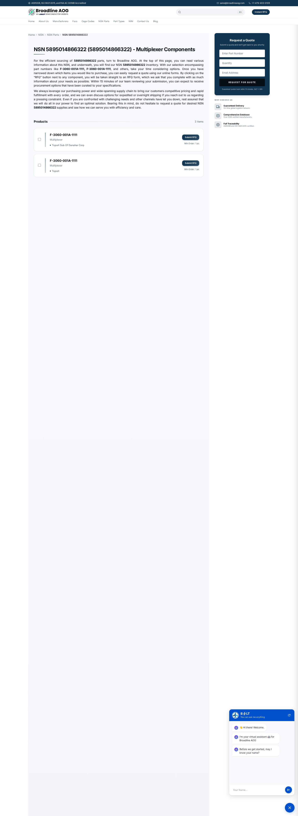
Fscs (74, 21)
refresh (289, 715)
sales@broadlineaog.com (232, 3)
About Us (44, 21)
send (288, 790)
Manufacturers (60, 21)
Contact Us (143, 21)
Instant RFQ (261, 12)
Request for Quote (242, 82)
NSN (41, 34)
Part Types (119, 21)
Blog (155, 21)
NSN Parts (103, 21)
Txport (55, 171)
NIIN (131, 21)
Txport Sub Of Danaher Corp (68, 145)
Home (31, 21)
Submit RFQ (190, 137)
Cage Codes (88, 21)
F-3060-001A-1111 (63, 135)
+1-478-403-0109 (261, 3)
